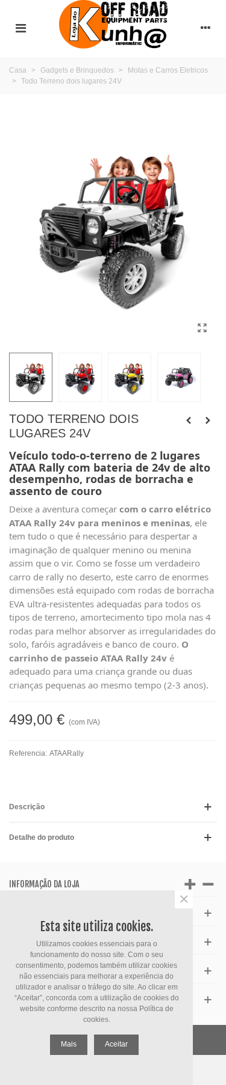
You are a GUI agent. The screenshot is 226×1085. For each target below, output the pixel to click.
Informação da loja (44, 884)
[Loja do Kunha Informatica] (113, 27)
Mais (69, 1044)
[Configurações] (205, 27)
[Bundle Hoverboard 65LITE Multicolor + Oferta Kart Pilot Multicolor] (189, 421)
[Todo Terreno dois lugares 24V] (202, 328)
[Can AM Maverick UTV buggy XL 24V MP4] (208, 421)
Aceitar (116, 1044)
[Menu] (20, 27)
